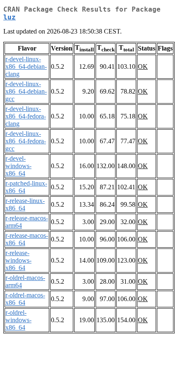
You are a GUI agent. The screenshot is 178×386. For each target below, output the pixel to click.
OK (143, 66)
